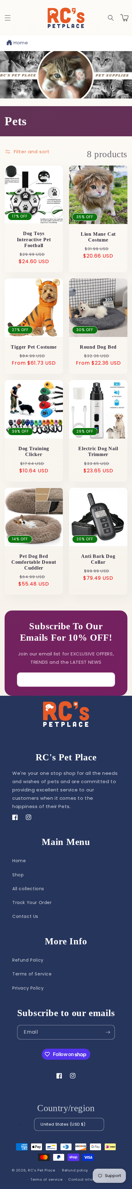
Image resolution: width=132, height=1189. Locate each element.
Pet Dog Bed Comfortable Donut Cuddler (33, 562)
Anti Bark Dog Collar (98, 559)
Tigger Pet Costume (33, 347)
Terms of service (46, 1179)
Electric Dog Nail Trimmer (98, 451)
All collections (28, 889)
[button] (7, 18)
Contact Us (25, 916)
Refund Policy (28, 960)
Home (21, 42)
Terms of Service (32, 974)
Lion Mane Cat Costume (98, 236)
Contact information (87, 1179)
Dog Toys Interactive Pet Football (34, 239)
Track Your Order (32, 902)
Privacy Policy (28, 988)
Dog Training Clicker (33, 451)
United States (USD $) (63, 1124)
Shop (18, 875)
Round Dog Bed (98, 347)
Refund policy (75, 1170)
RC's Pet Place (41, 1170)
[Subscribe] (108, 679)
